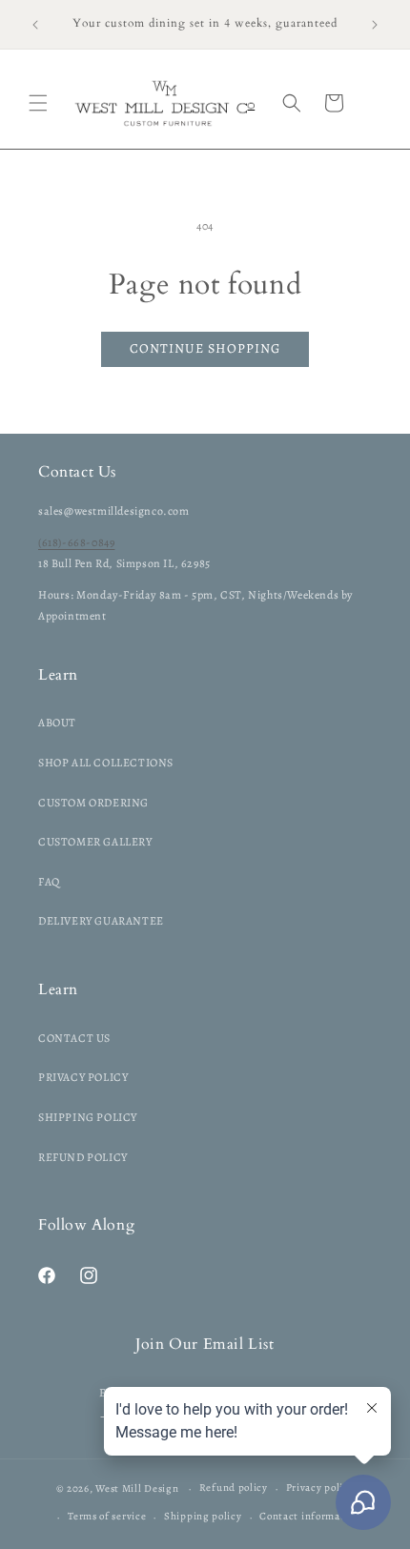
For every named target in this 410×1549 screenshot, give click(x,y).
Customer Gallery (95, 841)
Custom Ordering (93, 802)
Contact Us (74, 1038)
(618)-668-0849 (76, 542)
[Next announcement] (375, 25)
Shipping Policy (87, 1117)
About (57, 722)
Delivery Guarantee (101, 920)
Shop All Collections (106, 762)
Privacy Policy (83, 1077)
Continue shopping (205, 348)
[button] (38, 103)
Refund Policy (83, 1157)
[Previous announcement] (35, 25)
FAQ (49, 881)
